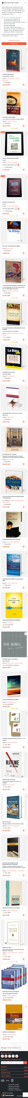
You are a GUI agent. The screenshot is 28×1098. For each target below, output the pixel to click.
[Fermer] (25, 3)
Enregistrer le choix (14, 40)
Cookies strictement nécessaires (13, 17)
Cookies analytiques (9, 25)
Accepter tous (14, 43)
